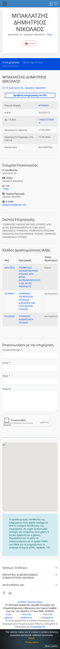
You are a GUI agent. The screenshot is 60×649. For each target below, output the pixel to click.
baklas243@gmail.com (14, 204)
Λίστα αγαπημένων (56, 4)
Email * (6, 362)
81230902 (9, 316)
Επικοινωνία (10, 66)
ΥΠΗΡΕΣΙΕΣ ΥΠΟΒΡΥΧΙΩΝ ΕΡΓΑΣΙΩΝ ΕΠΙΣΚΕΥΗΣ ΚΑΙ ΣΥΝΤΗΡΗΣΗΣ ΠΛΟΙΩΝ (27, 301)
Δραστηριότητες (33, 62)
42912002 (9, 267)
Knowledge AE (37, 626)
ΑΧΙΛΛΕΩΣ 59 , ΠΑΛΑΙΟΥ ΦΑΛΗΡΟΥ (27, 88)
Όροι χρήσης (9, 616)
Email (32, 43)
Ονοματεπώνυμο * (12, 349)
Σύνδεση (50, 4)
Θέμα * (6, 375)
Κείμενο (6, 388)
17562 (49, 34)
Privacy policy (31, 642)
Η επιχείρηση (10, 62)
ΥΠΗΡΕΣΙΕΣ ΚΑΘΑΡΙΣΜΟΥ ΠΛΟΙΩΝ (26, 319)
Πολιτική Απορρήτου (48, 616)
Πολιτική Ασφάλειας (26, 616)
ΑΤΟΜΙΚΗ (43, 105)
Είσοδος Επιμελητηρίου (30, 601)
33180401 (9, 293)
